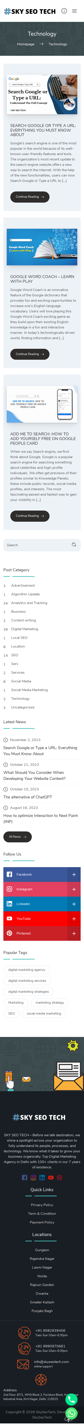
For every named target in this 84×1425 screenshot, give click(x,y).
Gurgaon (42, 1250)
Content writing (24, 620)
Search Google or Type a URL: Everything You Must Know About (43, 130)
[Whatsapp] (71, 1413)
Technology (20, 698)
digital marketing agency (26, 970)
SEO (15, 655)
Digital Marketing (25, 629)
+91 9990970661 (50, 1346)
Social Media (21, 681)
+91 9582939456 (50, 1330)
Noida (42, 1276)
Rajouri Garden (42, 1284)
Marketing (16, 1002)
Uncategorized (23, 707)
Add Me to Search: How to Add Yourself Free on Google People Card (43, 438)
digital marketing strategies (28, 991)
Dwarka (42, 1293)
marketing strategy (50, 1002)
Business (19, 611)
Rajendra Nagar (42, 1258)
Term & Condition (42, 1213)
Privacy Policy (42, 1205)
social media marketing (44, 1013)
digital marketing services (27, 980)
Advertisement (23, 585)
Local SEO (19, 637)
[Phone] (71, 1400)
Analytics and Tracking (29, 602)
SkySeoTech (42, 1417)
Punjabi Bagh (42, 1311)
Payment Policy (42, 1222)
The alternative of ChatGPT (27, 797)
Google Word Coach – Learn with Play (42, 279)
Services (18, 672)
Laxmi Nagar (42, 1267)
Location (18, 646)
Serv (15, 663)
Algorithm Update (26, 594)
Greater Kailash (42, 1302)
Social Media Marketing (30, 690)
